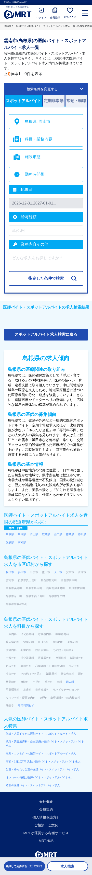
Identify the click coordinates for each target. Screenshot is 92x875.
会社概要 (46, 802)
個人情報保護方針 (46, 817)
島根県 (22, 534)
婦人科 (70, 681)
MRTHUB (46, 841)
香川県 (82, 534)
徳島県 (70, 534)
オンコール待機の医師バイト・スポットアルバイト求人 (39, 777)
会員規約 (46, 809)
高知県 (22, 542)
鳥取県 (10, 534)
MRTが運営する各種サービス (46, 833)
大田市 (58, 572)
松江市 (10, 572)
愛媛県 (10, 542)
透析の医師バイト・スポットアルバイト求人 (33, 785)
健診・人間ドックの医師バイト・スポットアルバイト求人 (41, 733)
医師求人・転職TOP (15, 26)
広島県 (46, 534)
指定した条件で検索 (46, 278)
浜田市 (22, 572)
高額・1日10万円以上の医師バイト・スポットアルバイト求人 (43, 761)
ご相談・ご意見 (46, 825)
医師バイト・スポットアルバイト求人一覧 (51, 26)
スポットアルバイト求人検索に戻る (46, 334)
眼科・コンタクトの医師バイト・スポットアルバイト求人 (41, 753)
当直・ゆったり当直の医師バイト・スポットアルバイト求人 (42, 769)
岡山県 (34, 534)
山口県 (58, 534)
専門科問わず (26, 705)
